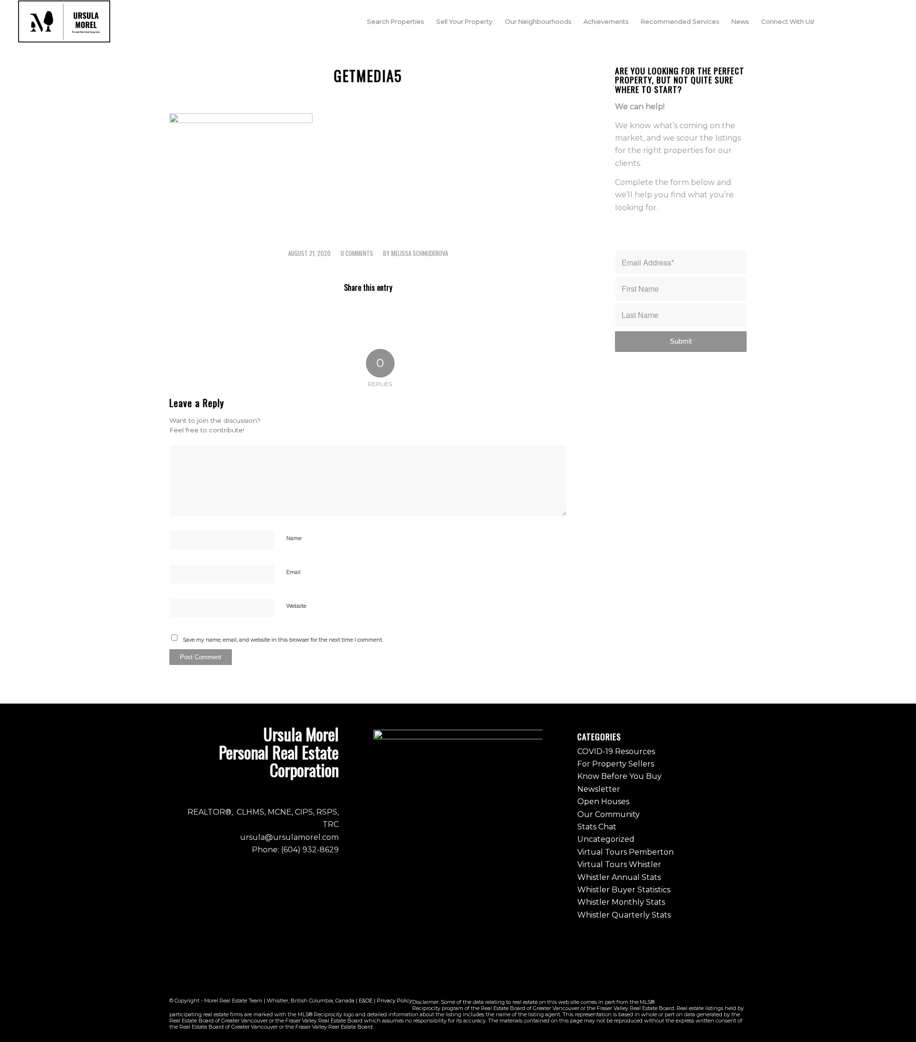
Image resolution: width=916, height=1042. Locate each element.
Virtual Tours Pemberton (625, 852)
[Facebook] (848, 21)
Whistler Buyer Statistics (623, 889)
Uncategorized (606, 839)
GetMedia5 (368, 75)
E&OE (366, 1000)
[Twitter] (876, 21)
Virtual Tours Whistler (619, 864)
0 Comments (357, 253)
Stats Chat (596, 826)
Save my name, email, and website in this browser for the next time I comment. (283, 639)
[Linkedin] (891, 21)
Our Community (608, 814)
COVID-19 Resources (616, 751)
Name (294, 538)
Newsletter (598, 789)
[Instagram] (862, 21)
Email (293, 572)
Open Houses (603, 801)
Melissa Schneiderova (419, 253)
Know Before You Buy (619, 776)
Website (296, 606)
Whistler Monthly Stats (621, 902)
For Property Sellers (615, 763)
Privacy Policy (394, 1000)
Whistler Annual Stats (619, 877)
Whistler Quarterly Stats (624, 914)
